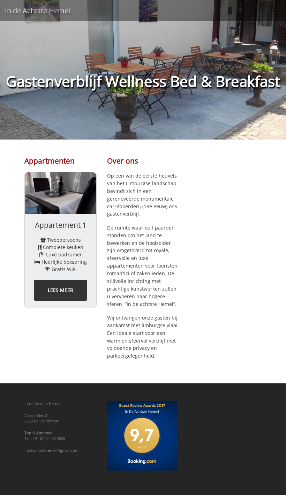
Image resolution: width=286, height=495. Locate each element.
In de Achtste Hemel (37, 10)
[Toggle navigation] (272, 8)
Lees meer (60, 290)
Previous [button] (19, 240)
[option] (60, 240)
